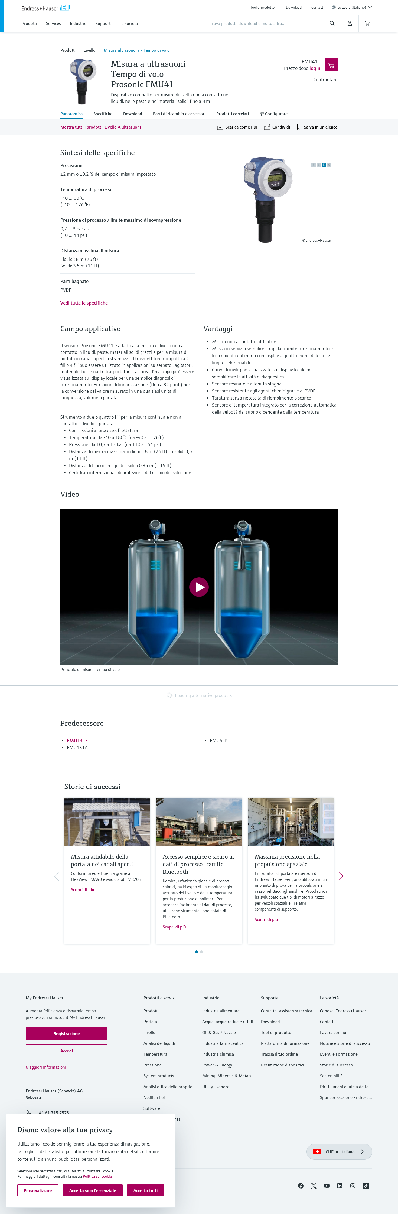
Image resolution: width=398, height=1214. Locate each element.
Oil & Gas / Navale (219, 1032)
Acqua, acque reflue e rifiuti (227, 1021)
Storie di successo (336, 1065)
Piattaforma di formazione (285, 1043)
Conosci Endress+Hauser (343, 1010)
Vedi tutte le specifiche (84, 303)
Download (294, 7)
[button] (66, 1033)
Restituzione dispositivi (282, 1065)
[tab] (74, 114)
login (314, 68)
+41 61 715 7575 (53, 1112)
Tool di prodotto (262, 7)
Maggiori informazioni (46, 1067)
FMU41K (219, 740)
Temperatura (155, 1054)
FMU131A (77, 747)
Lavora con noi (333, 1032)
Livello (90, 50)
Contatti (317, 7)
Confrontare (326, 79)
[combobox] (355, 7)
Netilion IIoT (154, 1097)
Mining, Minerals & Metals (226, 1075)
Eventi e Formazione (339, 1054)
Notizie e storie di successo (345, 1043)
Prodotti (68, 50)
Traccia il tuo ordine (279, 1054)
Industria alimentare (221, 1010)
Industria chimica (218, 1054)
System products (158, 1075)
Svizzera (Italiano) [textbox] (352, 7)
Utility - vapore (215, 1086)
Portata (150, 1021)
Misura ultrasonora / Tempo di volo (137, 50)
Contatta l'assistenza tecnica (286, 1010)
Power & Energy (217, 1065)
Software (151, 1108)
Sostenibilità (331, 1075)
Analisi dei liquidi (159, 1043)
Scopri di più (82, 889)
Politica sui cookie (97, 1176)
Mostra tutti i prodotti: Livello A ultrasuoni (100, 127)
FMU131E (77, 740)
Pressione (152, 1065)
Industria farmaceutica (223, 1043)
